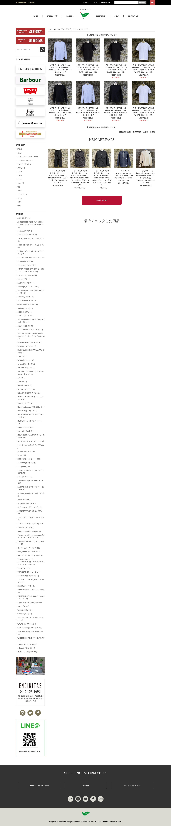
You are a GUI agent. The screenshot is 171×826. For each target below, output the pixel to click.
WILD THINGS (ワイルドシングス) (29, 628)
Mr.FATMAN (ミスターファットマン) (30, 441)
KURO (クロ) (22, 381)
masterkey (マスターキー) (27, 411)
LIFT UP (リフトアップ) (63, 29)
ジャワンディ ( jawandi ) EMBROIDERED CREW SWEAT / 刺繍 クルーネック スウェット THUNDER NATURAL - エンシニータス (145, 177)
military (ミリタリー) (25, 427)
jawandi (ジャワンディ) (26, 364)
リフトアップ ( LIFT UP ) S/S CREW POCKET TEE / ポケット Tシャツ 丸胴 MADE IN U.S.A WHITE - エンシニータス (143, 68)
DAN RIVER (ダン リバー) (26, 283)
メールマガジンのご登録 (39, 785)
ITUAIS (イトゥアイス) (25, 360)
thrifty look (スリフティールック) (30, 555)
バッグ (19, 190)
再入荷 (19, 153)
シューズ (20, 183)
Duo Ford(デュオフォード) (27, 300)
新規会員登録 (105, 2)
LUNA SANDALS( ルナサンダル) (28, 393)
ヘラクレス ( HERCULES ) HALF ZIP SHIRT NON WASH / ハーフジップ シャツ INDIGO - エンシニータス (123, 175)
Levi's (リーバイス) (24, 385)
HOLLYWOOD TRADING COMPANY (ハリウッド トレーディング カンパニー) (31, 336)
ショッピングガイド (132, 785)
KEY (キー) (21, 378)
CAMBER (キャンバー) (25, 261)
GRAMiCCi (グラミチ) (25, 326)
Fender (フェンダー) (25, 308)
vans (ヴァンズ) (23, 606)
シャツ (19, 172)
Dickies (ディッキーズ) (25, 297)
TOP (50, 29)
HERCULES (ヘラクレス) (26, 586)
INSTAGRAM (101, 16)
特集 (19, 205)
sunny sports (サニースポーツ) (29, 531)
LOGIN (95, 2)
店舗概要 (85, 785)
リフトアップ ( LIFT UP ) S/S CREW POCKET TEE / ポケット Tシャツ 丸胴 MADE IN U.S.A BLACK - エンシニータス (88, 68)
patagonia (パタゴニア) (26, 466)
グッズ (19, 198)
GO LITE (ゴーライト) (25, 315)
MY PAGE (86, 3)
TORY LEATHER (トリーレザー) (28, 572)
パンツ (19, 179)
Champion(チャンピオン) (26, 265)
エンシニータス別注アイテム (28, 156)
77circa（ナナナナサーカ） (27, 644)
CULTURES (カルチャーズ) (27, 275)
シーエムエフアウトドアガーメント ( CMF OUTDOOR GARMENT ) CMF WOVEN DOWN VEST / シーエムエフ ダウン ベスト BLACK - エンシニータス (79, 178)
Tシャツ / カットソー (82, 29)
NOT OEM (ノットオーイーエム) (29, 459)
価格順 (145, 132)
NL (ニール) (21, 455)
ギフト (19, 202)
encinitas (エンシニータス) (27, 304)
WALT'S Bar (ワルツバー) (26, 624)
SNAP (116, 16)
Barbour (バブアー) (24, 231)
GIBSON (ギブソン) (24, 312)
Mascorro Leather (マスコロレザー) (30, 407)
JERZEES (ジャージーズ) (26, 367)
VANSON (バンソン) (24, 610)
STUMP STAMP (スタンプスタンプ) (30, 524)
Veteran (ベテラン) (24, 614)
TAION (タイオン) (23, 568)
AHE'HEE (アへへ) (23, 218)
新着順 (152, 132)
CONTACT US (133, 16)
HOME (35, 16)
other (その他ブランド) (26, 648)
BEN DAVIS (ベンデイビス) (27, 234)
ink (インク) (21, 356)
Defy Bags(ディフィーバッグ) (28, 286)
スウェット (21, 168)
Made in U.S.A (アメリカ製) (27, 652)
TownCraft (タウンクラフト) (28, 576)
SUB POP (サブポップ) (25, 527)
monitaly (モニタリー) (25, 431)
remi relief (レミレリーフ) (26, 503)
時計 (19, 187)
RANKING (70, 16)
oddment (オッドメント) (26, 463)
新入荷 (19, 149)
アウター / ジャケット (25, 160)
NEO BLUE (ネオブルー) (26, 451)
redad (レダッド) (23, 499)
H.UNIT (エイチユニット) (26, 346)
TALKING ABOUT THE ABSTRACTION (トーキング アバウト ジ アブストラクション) (31, 562)
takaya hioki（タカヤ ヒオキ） (29, 551)
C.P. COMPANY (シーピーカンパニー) (30, 257)
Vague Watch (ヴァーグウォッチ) (29, 602)
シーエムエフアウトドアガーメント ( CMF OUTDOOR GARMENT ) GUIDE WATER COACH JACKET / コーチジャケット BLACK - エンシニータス (101, 178)
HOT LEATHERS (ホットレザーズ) (29, 342)
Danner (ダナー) (23, 279)
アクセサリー (22, 194)
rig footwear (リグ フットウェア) (29, 507)
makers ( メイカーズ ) (25, 403)
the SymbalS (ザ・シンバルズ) (28, 548)
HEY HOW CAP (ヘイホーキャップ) (30, 329)
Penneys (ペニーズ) (24, 476)
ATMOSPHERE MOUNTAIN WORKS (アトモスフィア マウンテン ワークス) (30, 224)
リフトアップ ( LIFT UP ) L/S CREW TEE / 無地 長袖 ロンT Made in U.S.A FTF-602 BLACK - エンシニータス (60, 111)
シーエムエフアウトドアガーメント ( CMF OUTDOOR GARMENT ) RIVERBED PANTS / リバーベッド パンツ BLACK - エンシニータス (57, 177)
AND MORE (101, 200)
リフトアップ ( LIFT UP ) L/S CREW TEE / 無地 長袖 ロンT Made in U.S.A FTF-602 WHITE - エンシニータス (60, 68)
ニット (19, 175)
